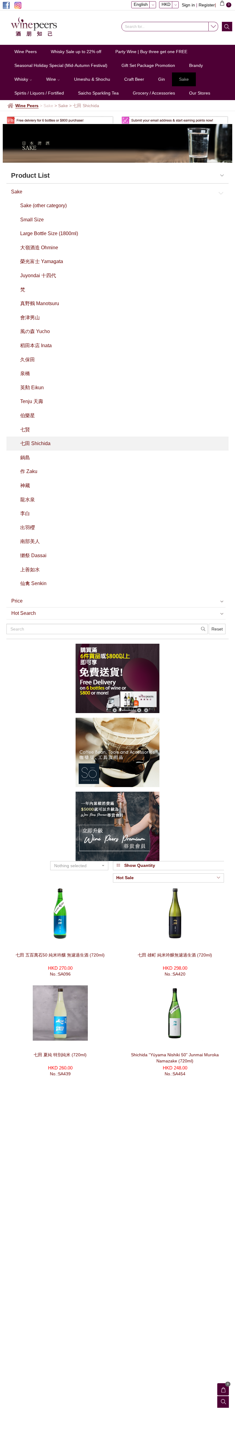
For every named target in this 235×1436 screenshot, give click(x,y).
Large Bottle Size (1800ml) (49, 233)
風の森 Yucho (35, 331)
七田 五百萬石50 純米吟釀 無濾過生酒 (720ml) (60, 955)
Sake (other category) (43, 205)
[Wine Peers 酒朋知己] (36, 26)
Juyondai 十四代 (38, 275)
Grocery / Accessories (154, 93)
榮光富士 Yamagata (41, 261)
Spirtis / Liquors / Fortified (39, 93)
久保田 (27, 359)
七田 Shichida (35, 443)
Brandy (196, 65)
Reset (217, 629)
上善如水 (30, 569)
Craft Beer (134, 79)
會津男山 (30, 317)
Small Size (32, 219)
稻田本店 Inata (36, 345)
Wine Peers (25, 51)
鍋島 (25, 457)
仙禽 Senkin (33, 583)
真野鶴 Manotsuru (39, 303)
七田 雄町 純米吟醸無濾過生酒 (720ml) (175, 955)
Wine (51, 79)
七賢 (25, 429)
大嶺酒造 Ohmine (39, 247)
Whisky (21, 79)
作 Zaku (28, 471)
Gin (161, 79)
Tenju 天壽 (31, 401)
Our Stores (199, 93)
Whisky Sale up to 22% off (76, 51)
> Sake (61, 105)
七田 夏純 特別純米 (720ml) (60, 1054)
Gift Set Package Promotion (148, 65)
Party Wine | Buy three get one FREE (151, 51)
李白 (25, 513)
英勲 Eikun (32, 387)
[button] (79, 865)
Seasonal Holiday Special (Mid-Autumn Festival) (60, 65)
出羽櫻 (27, 527)
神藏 (25, 485)
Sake (184, 79)
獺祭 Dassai (33, 555)
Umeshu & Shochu (92, 79)
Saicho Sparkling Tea (98, 93)
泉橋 (25, 373)
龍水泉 (27, 499)
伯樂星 (27, 415)
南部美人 (30, 541)
